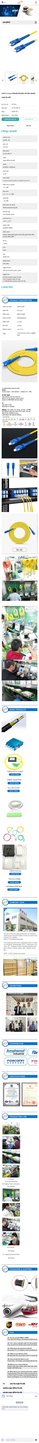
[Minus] (36, 1396)
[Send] (36, 1440)
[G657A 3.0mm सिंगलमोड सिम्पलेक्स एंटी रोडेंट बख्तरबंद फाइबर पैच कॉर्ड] (19, 49)
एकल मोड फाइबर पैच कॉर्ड (17, 1384)
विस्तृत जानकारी (10, 125)
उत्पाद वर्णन (28, 125)
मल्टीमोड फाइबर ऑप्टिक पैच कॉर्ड (12, 1388)
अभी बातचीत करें (28, 119)
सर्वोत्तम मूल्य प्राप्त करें (10, 119)
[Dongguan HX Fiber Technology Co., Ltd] (20, 2)
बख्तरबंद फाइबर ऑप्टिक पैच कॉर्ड (12, 1392)
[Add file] (2, 1440)
